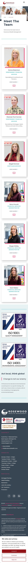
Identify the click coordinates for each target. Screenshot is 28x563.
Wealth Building (5, 480)
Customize (14, 555)
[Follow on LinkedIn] (19, 496)
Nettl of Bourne (10, 514)
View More (13, 82)
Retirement (4, 482)
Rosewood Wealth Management (12, 503)
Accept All (14, 551)
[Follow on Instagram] (14, 496)
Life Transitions (5, 487)
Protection (4, 489)
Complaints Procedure (17, 505)
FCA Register (18, 518)
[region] (14, 549)
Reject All (14, 559)
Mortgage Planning (6, 478)
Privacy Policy (4, 505)
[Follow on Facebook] (9, 496)
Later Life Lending (6, 485)
